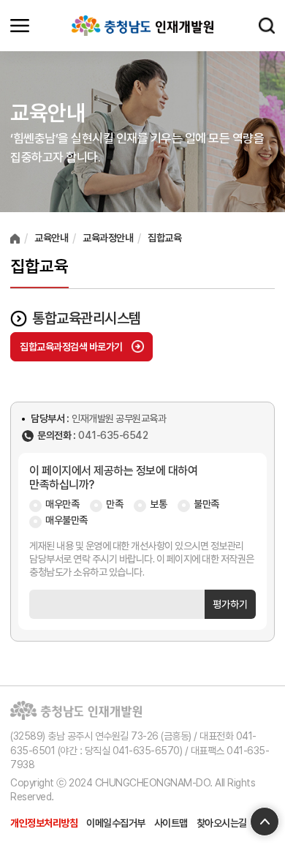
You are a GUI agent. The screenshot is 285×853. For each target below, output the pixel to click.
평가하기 (230, 604)
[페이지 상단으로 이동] (264, 821)
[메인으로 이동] (142, 25)
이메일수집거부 (115, 823)
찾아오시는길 (222, 823)
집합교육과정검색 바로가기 (71, 347)
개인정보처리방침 (43, 823)
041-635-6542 (113, 435)
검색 (267, 26)
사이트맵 (171, 823)
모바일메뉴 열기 (19, 25)
